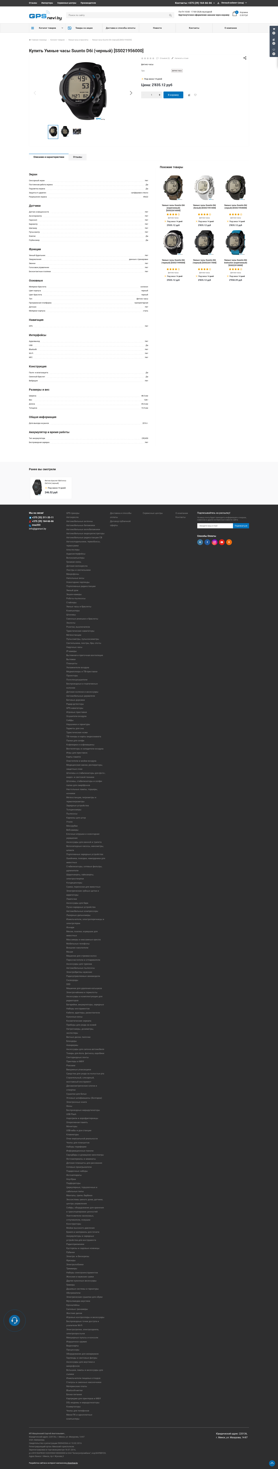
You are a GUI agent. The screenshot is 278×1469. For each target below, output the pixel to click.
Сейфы (70, 720)
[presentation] (34, 93)
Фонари (70, 927)
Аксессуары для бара (77, 903)
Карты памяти (73, 757)
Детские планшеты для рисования (84, 1163)
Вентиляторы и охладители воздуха (84, 748)
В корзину (173, 95)
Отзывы (33, 3)
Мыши (69, 951)
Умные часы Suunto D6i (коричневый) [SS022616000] (173, 208)
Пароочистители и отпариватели (83, 960)
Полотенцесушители (76, 679)
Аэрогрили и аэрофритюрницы (82, 1118)
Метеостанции (73, 635)
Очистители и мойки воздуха (81, 761)
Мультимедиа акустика (78, 1301)
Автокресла (72, 517)
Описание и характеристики (48, 157)
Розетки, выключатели (78, 627)
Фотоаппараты (74, 1175)
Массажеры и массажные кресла (83, 939)
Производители (88, 3)
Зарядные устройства (77, 805)
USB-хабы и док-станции (78, 1130)
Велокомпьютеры (75, 558)
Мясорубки (72, 826)
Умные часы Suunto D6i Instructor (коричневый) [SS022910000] (235, 262)
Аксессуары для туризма (79, 964)
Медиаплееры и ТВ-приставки (81, 671)
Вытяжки (71, 659)
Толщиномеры (73, 809)
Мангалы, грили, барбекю (79, 1195)
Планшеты (71, 663)
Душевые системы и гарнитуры (82, 1289)
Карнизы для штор (76, 817)
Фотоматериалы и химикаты (81, 1159)
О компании (231, 28)
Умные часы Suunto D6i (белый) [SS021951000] (204, 206)
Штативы (71, 614)
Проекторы (72, 675)
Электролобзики (75, 1264)
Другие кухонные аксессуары (81, 1280)
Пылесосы (71, 813)
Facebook (207, 542)
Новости (157, 28)
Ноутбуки (71, 1179)
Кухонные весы (74, 1016)
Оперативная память (77, 1122)
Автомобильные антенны (79, 521)
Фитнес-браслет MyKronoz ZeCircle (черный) (55, 482)
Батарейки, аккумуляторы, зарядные (85, 1004)
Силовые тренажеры (77, 1309)
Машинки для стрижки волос (81, 956)
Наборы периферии (76, 1146)
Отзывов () (164, 58)
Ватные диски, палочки (78, 1037)
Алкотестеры (73, 549)
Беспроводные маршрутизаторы (83, 1110)
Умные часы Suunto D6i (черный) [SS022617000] (204, 261)
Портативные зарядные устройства (84, 854)
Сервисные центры (66, 3)
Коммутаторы (73, 1406)
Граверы (70, 1284)
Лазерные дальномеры (78, 915)
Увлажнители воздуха (77, 667)
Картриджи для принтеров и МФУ (83, 1398)
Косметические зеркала (78, 1021)
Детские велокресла (76, 566)
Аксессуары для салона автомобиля (85, 1049)
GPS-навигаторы (74, 708)
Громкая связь (73, 562)
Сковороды (72, 980)
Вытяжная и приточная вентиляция (84, 655)
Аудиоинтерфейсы (75, 553)
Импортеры (47, 3)
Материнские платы (76, 1386)
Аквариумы (72, 1045)
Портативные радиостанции (81, 586)
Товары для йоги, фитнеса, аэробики (85, 1053)
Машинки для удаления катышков (84, 988)
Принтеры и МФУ (75, 1061)
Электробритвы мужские (79, 972)
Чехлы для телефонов (77, 1410)
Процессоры (72, 1349)
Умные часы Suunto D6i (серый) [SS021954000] (235, 206)
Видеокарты (72, 1345)
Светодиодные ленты (77, 1057)
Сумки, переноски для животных (83, 886)
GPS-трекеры (72, 513)
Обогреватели (73, 1293)
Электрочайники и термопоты (81, 992)
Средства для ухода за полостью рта (85, 1073)
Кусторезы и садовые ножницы (82, 1248)
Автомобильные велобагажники (83, 529)
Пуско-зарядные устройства (80, 907)
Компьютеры (73, 610)
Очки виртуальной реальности (82, 1138)
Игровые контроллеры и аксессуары (85, 1317)
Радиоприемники (75, 1244)
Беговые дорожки (75, 700)
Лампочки (71, 899)
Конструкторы (73, 1224)
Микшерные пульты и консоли (82, 1337)
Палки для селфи (75, 740)
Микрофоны (72, 574)
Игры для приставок (76, 752)
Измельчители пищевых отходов (83, 1378)
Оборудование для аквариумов (82, 1354)
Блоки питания (74, 1394)
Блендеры (71, 1041)
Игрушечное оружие (76, 1341)
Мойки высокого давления (80, 1228)
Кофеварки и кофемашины (80, 744)
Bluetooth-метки (74, 1390)
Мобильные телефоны (78, 943)
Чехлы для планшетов (77, 1142)
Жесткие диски (74, 1313)
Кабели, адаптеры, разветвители (83, 1012)
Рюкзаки (70, 1065)
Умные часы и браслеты (78, 606)
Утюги (69, 822)
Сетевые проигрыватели (79, 1167)
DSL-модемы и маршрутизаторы (82, 1402)
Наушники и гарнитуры (78, 724)
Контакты (194, 28)
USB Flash (71, 1114)
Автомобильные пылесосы (80, 968)
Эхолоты (70, 623)
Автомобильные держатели (80, 696)
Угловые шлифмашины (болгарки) (84, 1098)
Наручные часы (74, 647)
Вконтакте (200, 542)
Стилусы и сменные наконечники (83, 1382)
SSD (68, 984)
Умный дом (72, 590)
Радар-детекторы (75, 704)
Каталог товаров (47, 28)
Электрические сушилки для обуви (84, 1297)
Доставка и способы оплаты (120, 28)
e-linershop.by (72, 1463)
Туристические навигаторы (80, 631)
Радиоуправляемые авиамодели (83, 976)
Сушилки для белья (76, 1094)
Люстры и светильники (78, 570)
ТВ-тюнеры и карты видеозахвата (83, 736)
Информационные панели (80, 1150)
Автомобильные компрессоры (82, 911)
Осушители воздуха (76, 716)
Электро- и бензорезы (77, 1256)
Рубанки (70, 1252)
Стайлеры (71, 602)
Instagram (214, 542)
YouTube (222, 542)
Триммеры (71, 1268)
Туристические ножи (77, 732)
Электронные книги (76, 1102)
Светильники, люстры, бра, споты (83, 643)
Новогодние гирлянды (78, 582)
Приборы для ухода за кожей (81, 1025)
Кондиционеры (74, 882)
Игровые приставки (76, 712)
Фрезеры (71, 1260)
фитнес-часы (177, 71)
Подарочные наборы (77, 1171)
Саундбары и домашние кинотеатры (85, 1155)
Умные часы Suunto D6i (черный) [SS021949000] (173, 261)
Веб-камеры (72, 830)
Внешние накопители (77, 947)
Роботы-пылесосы (76, 598)
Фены (69, 1106)
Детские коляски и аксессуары (82, 692)
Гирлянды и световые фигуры (81, 1358)
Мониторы (71, 1126)
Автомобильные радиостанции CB (84, 537)
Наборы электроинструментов (82, 1272)
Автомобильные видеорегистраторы (85, 533)
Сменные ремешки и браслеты (82, 618)
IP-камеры (71, 651)
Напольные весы (75, 578)
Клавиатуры (72, 1134)
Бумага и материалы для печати (82, 1232)
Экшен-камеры (74, 594)
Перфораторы (73, 1183)
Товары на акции (84, 28)
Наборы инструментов (78, 1008)
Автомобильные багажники (80, 525)
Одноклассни (229, 542)
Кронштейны (73, 1305)
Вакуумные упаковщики (78, 1069)
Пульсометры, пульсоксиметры (82, 639)
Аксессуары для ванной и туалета (83, 842)
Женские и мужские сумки (80, 1276)
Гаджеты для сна (75, 728)
